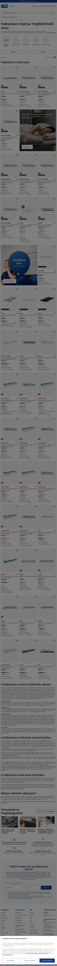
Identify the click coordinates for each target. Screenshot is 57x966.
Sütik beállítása (11, 960)
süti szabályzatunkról (7, 955)
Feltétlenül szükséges (30, 960)
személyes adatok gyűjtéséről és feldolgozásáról (37, 953)
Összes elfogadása (47, 960)
